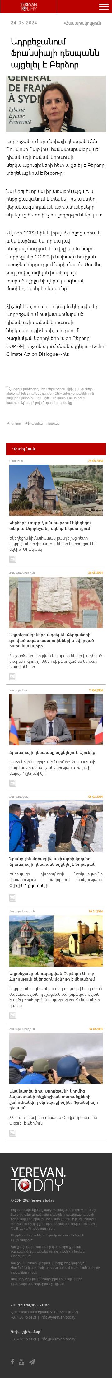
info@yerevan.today (58, 1317)
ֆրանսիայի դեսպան (43, 423)
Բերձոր (15, 423)
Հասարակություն (83, 23)
